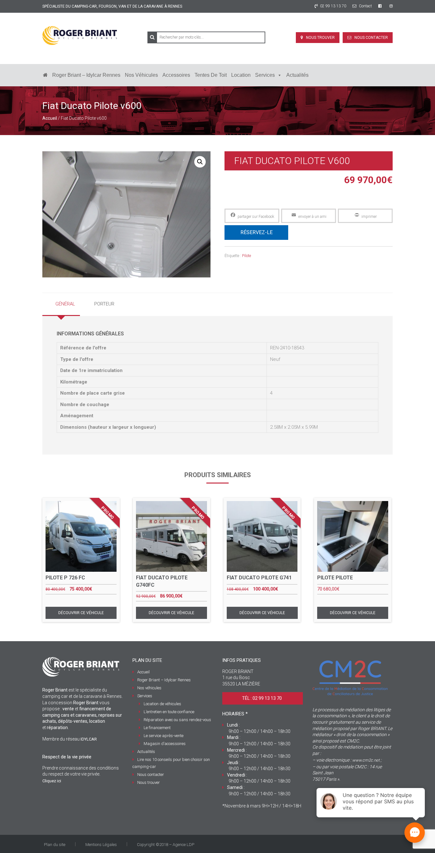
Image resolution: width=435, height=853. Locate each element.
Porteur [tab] (104, 304)
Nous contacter (371, 37)
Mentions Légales (101, 844)
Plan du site (54, 844)
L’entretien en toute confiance (169, 711)
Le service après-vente (163, 735)
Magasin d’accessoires (165, 743)
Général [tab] (65, 304)
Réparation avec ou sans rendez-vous (177, 719)
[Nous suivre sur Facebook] (380, 6)
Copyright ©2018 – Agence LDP (165, 844)
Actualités (297, 75)
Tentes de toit (211, 75)
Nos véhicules (141, 75)
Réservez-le (256, 232)
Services (265, 75)
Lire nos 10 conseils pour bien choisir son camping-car (171, 763)
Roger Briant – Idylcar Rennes (86, 75)
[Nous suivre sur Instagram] (391, 6)
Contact (365, 6)
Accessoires (176, 75)
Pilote (246, 256)
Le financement (157, 727)
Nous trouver (320, 37)
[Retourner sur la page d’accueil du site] (45, 75)
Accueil (49, 118)
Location (241, 75)
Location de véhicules (162, 703)
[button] (200, 162)
